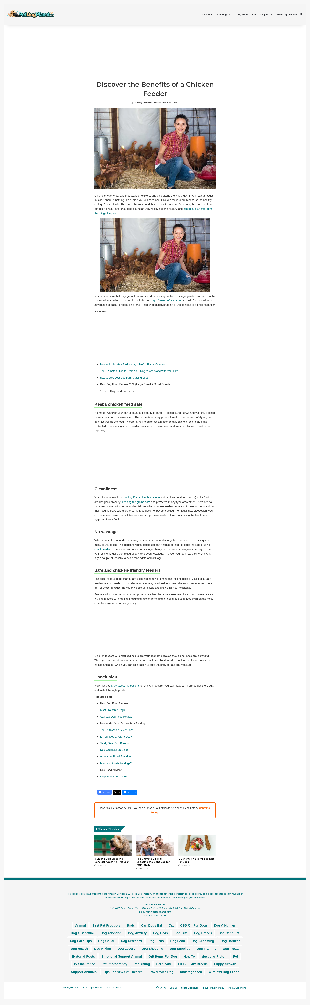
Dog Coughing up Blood (114, 749)
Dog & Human (224, 925)
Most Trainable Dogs (112, 710)
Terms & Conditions (236, 987)
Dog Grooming (202, 941)
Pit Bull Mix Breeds (193, 964)
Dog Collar (106, 941)
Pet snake (164, 964)
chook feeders (103, 549)
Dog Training (206, 948)
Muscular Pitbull (214, 956)
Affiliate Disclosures (190, 987)
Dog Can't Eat (228, 933)
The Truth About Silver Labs (117, 730)
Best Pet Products (106, 925)
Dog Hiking (102, 948)
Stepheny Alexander (143, 103)
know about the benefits (125, 685)
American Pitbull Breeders (116, 756)
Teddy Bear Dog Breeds (114, 743)
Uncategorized (191, 972)
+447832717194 (157, 915)
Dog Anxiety (137, 933)
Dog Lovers (126, 948)
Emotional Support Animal (121, 956)
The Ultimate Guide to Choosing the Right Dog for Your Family (153, 861)
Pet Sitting (142, 964)
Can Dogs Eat (224, 14)
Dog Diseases (131, 941)
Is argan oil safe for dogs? (116, 763)
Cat (254, 14)
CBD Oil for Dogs (193, 925)
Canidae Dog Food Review (116, 716)
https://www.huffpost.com (166, 300)
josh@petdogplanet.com (158, 912)
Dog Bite (181, 933)
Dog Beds (160, 933)
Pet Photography (114, 964)
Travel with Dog (161, 972)
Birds (131, 925)
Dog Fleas (156, 941)
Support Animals (84, 972)
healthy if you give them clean (142, 497)
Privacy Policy (217, 987)
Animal (80, 925)
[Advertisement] (155, 52)
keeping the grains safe (136, 502)
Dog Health (79, 948)
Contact (173, 987)
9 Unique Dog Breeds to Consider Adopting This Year (111, 860)
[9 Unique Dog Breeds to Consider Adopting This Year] (113, 845)
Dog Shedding (152, 948)
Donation (207, 14)
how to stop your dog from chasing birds (124, 377)
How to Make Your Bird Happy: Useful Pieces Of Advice (133, 364)
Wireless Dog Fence (223, 972)
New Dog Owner (286, 14)
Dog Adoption (111, 933)
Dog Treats (231, 948)
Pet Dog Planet (114, 987)
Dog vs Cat (266, 14)
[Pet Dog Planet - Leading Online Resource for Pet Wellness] (30, 14)
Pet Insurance (84, 964)
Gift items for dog (162, 956)
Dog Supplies (180, 948)
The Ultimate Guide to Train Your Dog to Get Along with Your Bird (139, 371)
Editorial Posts (83, 956)
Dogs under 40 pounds (113, 776)
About (205, 987)
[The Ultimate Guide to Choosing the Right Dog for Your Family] (155, 845)
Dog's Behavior (82, 933)
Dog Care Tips (81, 941)
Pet (235, 956)
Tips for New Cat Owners (122, 972)
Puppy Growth (225, 964)
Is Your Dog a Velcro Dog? (116, 736)
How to (189, 956)
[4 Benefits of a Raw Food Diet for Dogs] (197, 845)
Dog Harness (230, 941)
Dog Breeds (203, 933)
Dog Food (242, 14)
